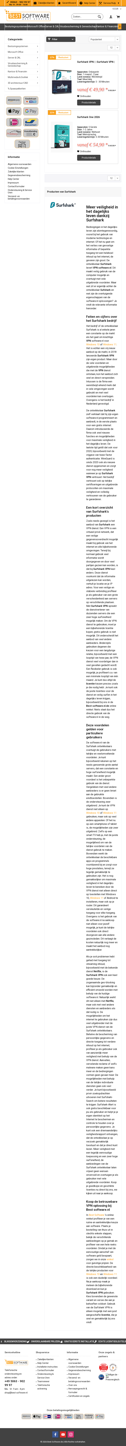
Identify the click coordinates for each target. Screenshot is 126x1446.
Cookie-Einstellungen (18, 168)
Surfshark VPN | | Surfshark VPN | (96, 61)
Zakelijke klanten (46, 3)
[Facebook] (55, 1434)
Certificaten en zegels (79, 1396)
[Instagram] (71, 1434)
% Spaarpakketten (17, 88)
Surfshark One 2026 (88, 117)
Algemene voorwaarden (19, 164)
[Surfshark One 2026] (61, 137)
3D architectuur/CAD (18, 83)
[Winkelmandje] (118, 17)
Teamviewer (43, 1381)
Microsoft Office (15, 52)
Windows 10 (93, 344)
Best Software (97, 1215)
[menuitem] (118, 17)
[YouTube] (63, 1434)
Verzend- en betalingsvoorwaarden (19, 197)
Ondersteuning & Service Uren (20, 191)
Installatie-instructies (47, 1367)
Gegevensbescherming (19, 175)
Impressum (13, 182)
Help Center (89, 3)
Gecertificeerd (69, 3)
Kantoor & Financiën (17, 71)
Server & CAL (14, 57)
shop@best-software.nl (16, 1392)
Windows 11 (109, 344)
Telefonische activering (43, 1387)
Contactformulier (16, 186)
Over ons (72, 1385)
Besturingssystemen (18, 46)
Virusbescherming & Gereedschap (17, 64)
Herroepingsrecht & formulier (77, 1390)
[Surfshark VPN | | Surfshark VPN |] (61, 82)
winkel (110, 1259)
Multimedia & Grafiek (18, 77)
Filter (54, 39)
